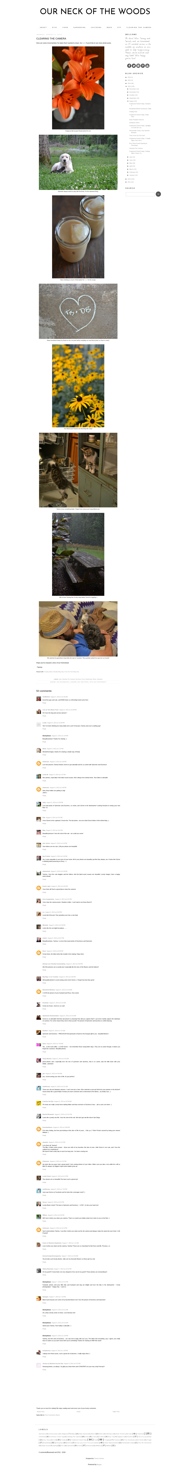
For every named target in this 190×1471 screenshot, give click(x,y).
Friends (141, 1440)
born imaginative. (48, 899)
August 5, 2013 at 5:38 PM (59, 871)
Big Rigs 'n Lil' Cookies (50, 977)
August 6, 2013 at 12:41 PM (63, 1114)
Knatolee (46, 1003)
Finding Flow (133, 111)
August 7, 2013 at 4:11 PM (60, 1282)
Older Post (116, 1411)
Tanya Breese (47, 1058)
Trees (80, 1445)
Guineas (96, 1443)
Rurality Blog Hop (58, 671)
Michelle (45, 925)
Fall (55, 1440)
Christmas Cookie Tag (57, 1436)
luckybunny (47, 1350)
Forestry (117, 1440)
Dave (44, 951)
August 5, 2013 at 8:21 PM (63, 899)
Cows (87, 1436)
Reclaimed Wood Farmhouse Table (140, 108)
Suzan (45, 1202)
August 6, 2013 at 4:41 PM (58, 1161)
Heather (45, 1030)
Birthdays (109, 1434)
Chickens (96, 27)
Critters (102, 1436)
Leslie (45, 723)
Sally (44, 802)
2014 (129, 83)
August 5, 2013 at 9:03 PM (74, 964)
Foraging (108, 1440)
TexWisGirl (46, 697)
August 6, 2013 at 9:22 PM (56, 1202)
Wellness (99, 1445)
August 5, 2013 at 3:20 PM (55, 802)
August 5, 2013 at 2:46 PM (58, 787)
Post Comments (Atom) (52, 1415)
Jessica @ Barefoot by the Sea (53, 1363)
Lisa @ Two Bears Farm (51, 710)
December (132, 89)
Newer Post (40, 1411)
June (130, 160)
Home (78, 1411)
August (131, 101)
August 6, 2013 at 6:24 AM (57, 1003)
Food (65, 27)
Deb (44, 817)
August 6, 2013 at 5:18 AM (64, 990)
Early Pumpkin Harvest (136, 119)
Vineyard (90, 1445)
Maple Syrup (46, 1445)
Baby (73, 1434)
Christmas (42, 1436)
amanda (45, 1142)
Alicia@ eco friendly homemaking (54, 964)
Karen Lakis (47, 886)
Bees (109, 27)
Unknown (46, 761)
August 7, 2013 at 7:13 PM (57, 1297)
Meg (44, 830)
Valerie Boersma (48, 1269)
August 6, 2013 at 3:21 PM (57, 1142)
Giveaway (59, 1443)
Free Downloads (129, 1440)
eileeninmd (46, 871)
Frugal (149, 1440)
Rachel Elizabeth (48, 1114)
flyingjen (45, 1297)
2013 (129, 86)
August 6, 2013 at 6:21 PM (60, 1176)
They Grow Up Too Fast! (137, 135)
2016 (129, 77)
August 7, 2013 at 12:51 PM (62, 1269)
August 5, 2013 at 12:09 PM (68, 710)
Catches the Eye (48, 1101)
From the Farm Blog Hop (71, 671)
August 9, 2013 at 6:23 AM (60, 1322)
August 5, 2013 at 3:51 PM (54, 817)
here (84, 43)
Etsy (54, 27)
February (132, 172)
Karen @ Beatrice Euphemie (52, 1243)
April (130, 166)
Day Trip (112, 1436)
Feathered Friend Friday (79, 1440)
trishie (45, 938)
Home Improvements (111, 1443)
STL (62, 1445)
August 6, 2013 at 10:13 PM (58, 1228)
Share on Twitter (79, 682)
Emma (149, 1436)
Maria (44, 748)
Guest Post (87, 1443)
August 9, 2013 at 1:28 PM (60, 1335)
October (132, 95)
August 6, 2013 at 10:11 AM (59, 1086)
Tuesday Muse (48, 671)
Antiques (65, 1434)
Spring (55, 1445)
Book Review (120, 1434)
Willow (45, 1215)
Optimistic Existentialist (51, 1015)
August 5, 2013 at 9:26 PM (67, 977)
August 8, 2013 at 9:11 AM (60, 1310)
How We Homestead (144, 1443)
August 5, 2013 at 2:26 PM (58, 761)
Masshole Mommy (49, 990)
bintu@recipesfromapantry (52, 1256)
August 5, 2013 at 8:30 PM (53, 912)
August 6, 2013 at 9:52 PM (56, 1215)
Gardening (80, 27)
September (132, 98)
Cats (60, 679)
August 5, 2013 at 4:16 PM (59, 843)
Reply (44, 703)
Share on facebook (59, 682)
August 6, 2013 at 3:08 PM (61, 1127)
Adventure (42, 1434)
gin (44, 1073)
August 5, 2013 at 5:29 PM (59, 856)
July (130, 157)
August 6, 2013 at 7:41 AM (57, 1030)
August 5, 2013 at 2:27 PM (57, 774)
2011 (129, 182)
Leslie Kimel (47, 1176)
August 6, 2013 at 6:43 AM (68, 1015)
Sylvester (99, 679)
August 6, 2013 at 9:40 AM (53, 1073)
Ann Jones (46, 843)
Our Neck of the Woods (95, 12)
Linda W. (45, 774)
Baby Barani (83, 1434)
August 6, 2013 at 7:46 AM (55, 1043)
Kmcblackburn (47, 1127)
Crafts (94, 1436)
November (132, 92)
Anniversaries (53, 1434)
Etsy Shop (46, 1440)
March (131, 169)
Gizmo (94, 679)
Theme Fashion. (99, 1458)
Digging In (120, 1436)
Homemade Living (128, 1443)
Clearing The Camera (139, 27)
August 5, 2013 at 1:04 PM (60, 735)
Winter (109, 1445)
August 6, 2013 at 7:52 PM (59, 1189)
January (132, 175)
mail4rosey (46, 1086)
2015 (129, 80)
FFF (119, 27)
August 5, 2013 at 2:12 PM (55, 748)
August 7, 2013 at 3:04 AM (70, 1256)
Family (64, 1440)
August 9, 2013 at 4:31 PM (72, 1363)
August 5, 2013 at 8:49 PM (55, 951)
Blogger (99, 1464)
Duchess (78, 679)
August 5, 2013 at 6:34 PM (59, 886)
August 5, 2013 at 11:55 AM (59, 697)
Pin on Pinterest (98, 682)
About (43, 27)
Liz (44, 912)
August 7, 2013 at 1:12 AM (70, 1243)
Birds (101, 1434)
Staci (44, 1043)
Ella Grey (141, 1436)
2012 (129, 179)
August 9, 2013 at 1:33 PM (59, 1350)
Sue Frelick (46, 856)
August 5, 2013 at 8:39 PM (57, 925)
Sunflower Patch (134, 122)
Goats (78, 1443)
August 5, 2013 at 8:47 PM (56, 938)
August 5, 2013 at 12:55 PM (55, 723)
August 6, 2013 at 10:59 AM (62, 1101)
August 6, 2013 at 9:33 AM (60, 1058)
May (130, 163)
